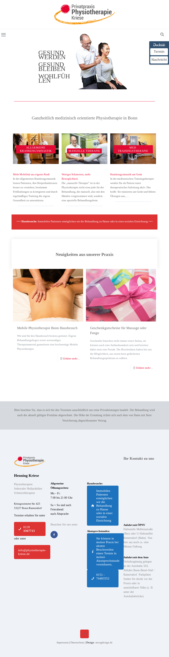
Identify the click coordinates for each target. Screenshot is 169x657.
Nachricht (159, 59)
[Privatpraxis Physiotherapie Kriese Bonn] (84, 14)
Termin (159, 51)
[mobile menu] (3, 34)
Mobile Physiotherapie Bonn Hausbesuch (47, 328)
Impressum (63, 642)
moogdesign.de (104, 642)
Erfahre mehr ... (71, 358)
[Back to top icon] (84, 634)
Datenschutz (77, 642)
